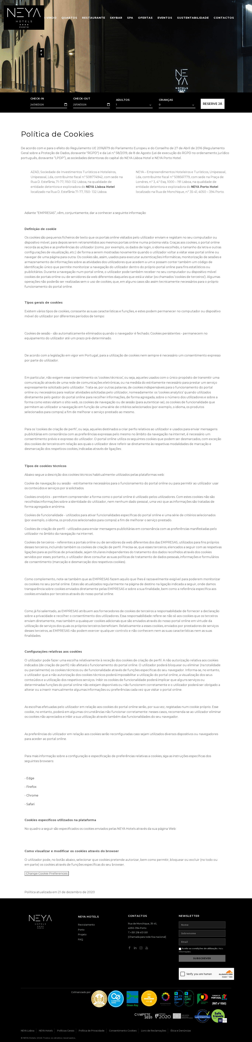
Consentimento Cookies (123, 1030)
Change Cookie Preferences (46, 873)
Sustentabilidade (193, 17)
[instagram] (140, 948)
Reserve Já (212, 104)
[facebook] (129, 948)
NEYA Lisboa (27, 1030)
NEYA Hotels (46, 1030)
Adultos (123, 100)
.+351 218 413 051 (139, 932)
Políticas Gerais (65, 1030)
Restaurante (93, 17)
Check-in (37, 98)
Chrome (32, 795)
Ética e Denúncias (181, 1030)
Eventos (165, 17)
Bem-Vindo (48, 17)
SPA (130, 17)
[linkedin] (135, 948)
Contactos (224, 17)
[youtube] (146, 948)
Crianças (166, 100)
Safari (30, 804)
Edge (30, 778)
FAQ (80, 939)
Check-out (81, 98)
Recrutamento (86, 924)
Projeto (82, 934)
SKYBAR (116, 17)
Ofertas (145, 17)
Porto (81, 929)
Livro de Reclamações (153, 1030)
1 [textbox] (116, 104)
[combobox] (134, 105)
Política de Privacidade (91, 1030)
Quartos (69, 17)
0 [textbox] (159, 104)
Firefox (31, 787)
